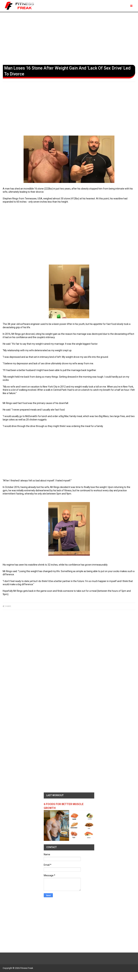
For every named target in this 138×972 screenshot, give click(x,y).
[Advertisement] (69, 37)
